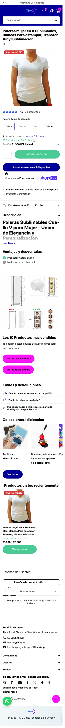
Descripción (12, 215)
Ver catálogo (4, 10)
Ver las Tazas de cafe (18, 369)
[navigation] (3, 3)
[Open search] (6, 591)
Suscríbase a (56, 699)
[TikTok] (42, 682)
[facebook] (27, 682)
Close (31, 655)
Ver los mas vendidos (18, 358)
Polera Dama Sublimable (16, 119)
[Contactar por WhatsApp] (7, 701)
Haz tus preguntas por (26, 647)
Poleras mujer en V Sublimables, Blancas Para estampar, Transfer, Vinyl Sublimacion (19, 531)
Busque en (56, 20)
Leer (8, 243)
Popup (34, 140)
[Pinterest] (12, 682)
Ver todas (12, 474)
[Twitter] (34, 683)
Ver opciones (19, 549)
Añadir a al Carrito (37, 154)
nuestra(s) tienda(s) (35, 136)
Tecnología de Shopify (42, 717)
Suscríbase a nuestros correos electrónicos (20, 689)
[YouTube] (20, 682)
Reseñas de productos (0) (28, 582)
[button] (10, 111)
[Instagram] (4, 682)
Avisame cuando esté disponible (31, 167)
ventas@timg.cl (16, 642)
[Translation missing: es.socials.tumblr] (49, 682)
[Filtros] (13, 591)
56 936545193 (15, 637)
